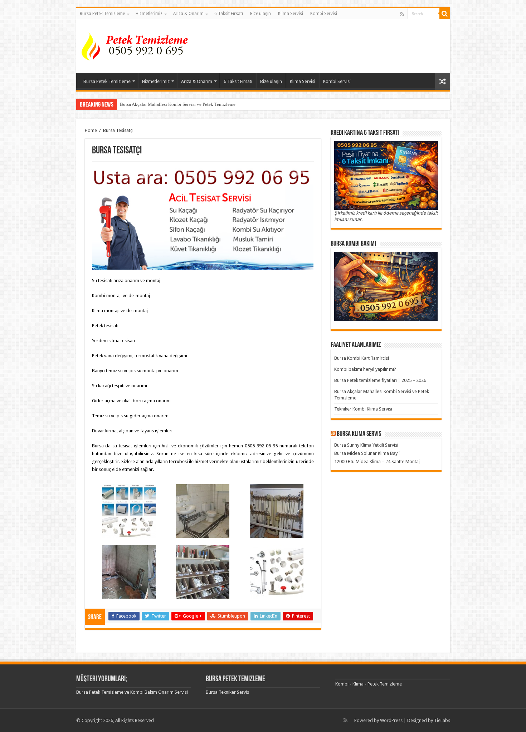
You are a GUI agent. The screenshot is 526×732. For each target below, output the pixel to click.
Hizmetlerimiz (149, 13)
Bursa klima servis (359, 434)
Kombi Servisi (323, 13)
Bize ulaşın (260, 13)
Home (91, 130)
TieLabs (442, 720)
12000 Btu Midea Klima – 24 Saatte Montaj (377, 461)
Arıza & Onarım (188, 13)
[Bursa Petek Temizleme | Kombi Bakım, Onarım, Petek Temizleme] (137, 44)
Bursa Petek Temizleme (102, 13)
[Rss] (402, 14)
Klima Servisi (290, 13)
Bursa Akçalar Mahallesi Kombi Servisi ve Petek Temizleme (177, 104)
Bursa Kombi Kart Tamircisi (361, 358)
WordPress (391, 720)
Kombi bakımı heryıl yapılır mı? (365, 369)
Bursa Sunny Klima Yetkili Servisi (366, 445)
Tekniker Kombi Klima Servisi (363, 409)
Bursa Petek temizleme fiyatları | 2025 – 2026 (380, 380)
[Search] (444, 13)
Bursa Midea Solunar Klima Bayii (367, 453)
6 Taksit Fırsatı (228, 13)
